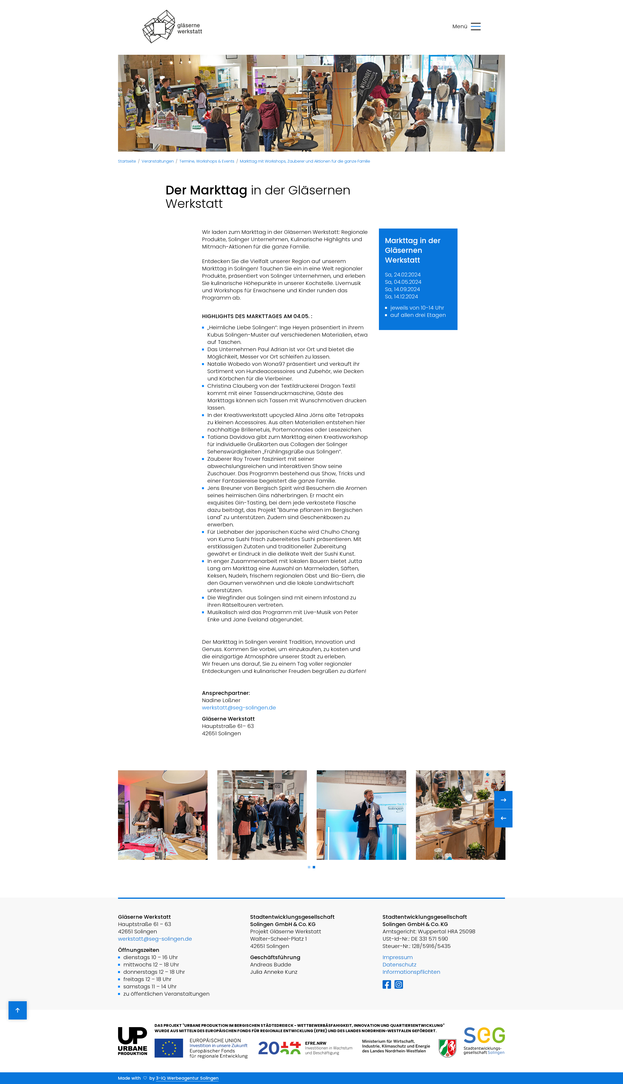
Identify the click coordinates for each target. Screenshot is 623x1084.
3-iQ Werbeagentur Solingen (187, 1078)
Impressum (398, 957)
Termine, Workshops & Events (206, 161)
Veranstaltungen (158, 161)
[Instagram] (398, 985)
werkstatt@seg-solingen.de (239, 707)
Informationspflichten (411, 972)
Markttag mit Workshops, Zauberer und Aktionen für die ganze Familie (305, 161)
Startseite (127, 161)
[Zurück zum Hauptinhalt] (18, 1010)
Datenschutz (399, 964)
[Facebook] (387, 985)
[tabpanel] (162, 815)
